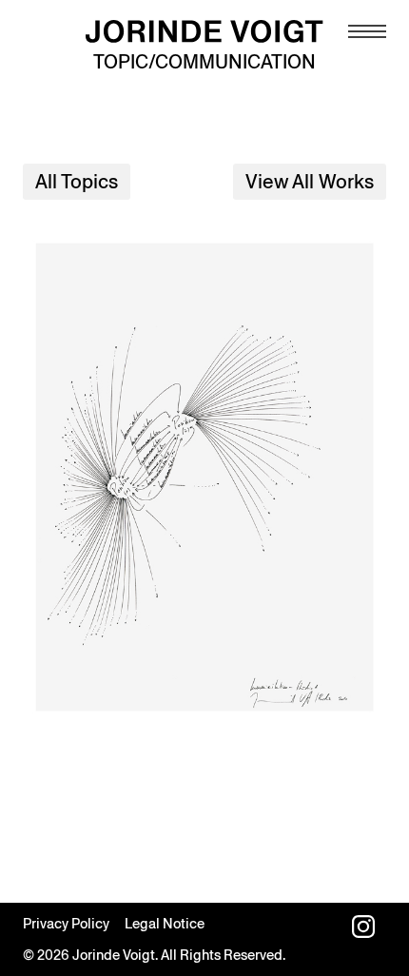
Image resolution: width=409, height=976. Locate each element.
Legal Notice (164, 923)
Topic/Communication (204, 62)
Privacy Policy (66, 923)
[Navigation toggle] (367, 31)
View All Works (309, 181)
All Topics (76, 181)
